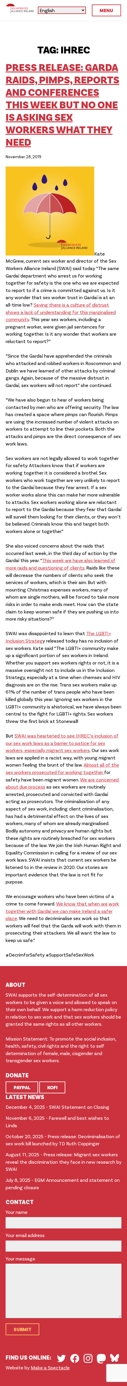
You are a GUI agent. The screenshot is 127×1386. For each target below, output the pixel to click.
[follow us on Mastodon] (101, 1358)
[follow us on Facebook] (74, 1358)
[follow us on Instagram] (88, 1358)
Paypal (22, 1087)
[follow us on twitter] (61, 1358)
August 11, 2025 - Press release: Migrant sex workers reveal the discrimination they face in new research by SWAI (63, 1162)
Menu (106, 10)
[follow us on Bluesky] (114, 1358)
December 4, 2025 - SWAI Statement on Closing (57, 1107)
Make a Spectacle (50, 1367)
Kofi (52, 1087)
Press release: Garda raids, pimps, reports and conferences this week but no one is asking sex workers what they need (62, 104)
